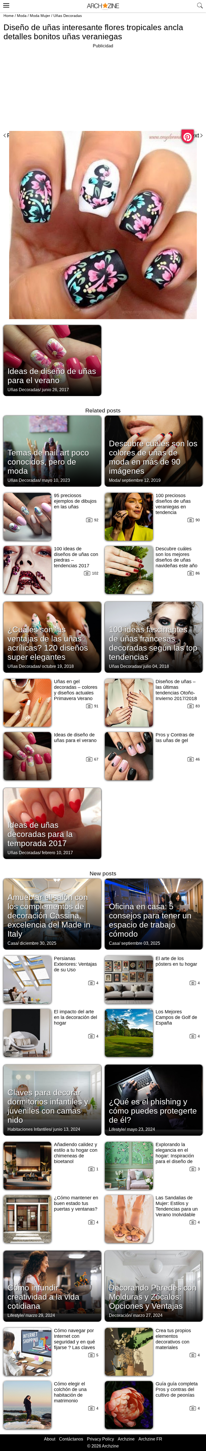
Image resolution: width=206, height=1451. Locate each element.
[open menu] (5, 4)
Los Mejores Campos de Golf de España (176, 1017)
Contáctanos (71, 1439)
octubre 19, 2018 (58, 666)
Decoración (120, 1315)
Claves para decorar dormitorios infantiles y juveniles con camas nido (48, 1106)
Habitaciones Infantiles (29, 1129)
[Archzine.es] (103, 6)
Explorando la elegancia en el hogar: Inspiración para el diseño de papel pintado (175, 1156)
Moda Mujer (40, 15)
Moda (22, 15)
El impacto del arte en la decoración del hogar (75, 1017)
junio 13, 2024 (66, 1129)
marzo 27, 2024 (148, 1315)
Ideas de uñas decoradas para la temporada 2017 (40, 834)
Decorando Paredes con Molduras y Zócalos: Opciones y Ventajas (153, 1296)
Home (8, 15)
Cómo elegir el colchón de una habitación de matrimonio (70, 1392)
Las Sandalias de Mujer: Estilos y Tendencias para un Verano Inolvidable (177, 1206)
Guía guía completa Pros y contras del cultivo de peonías (177, 1389)
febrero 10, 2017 (57, 852)
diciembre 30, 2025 (38, 943)
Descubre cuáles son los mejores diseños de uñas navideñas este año (176, 557)
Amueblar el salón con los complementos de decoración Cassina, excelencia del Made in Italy (49, 915)
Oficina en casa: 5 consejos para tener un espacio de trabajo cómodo (150, 920)
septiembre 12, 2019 (141, 480)
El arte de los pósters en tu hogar (176, 961)
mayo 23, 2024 (141, 1129)
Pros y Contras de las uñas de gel (175, 737)
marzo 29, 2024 (40, 1315)
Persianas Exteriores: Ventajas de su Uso (75, 964)
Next (193, 135)
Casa (13, 943)
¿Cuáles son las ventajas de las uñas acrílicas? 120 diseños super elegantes (48, 643)
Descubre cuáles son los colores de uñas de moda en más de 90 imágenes (153, 457)
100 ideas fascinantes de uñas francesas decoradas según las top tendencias (153, 643)
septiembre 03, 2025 (140, 943)
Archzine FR (150, 1439)
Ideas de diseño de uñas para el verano (52, 376)
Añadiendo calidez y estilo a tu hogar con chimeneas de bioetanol (75, 1153)
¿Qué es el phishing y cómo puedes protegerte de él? (153, 1110)
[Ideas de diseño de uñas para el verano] (52, 360)
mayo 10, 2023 (56, 480)
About (49, 1439)
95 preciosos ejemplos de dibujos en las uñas (75, 501)
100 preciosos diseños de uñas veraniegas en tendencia (173, 504)
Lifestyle (117, 1129)
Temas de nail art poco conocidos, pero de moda (48, 461)
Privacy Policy (100, 1439)
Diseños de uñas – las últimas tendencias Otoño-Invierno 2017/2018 (176, 690)
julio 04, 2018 (156, 666)
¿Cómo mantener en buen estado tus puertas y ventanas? (76, 1203)
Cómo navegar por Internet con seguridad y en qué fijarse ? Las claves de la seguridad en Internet (74, 1344)
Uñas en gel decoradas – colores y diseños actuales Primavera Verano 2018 (75, 693)
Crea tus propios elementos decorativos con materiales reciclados (173, 1342)
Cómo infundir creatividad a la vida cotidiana (43, 1296)
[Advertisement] (48, 87)
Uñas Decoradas (67, 15)
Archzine (126, 1439)
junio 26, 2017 (55, 389)
